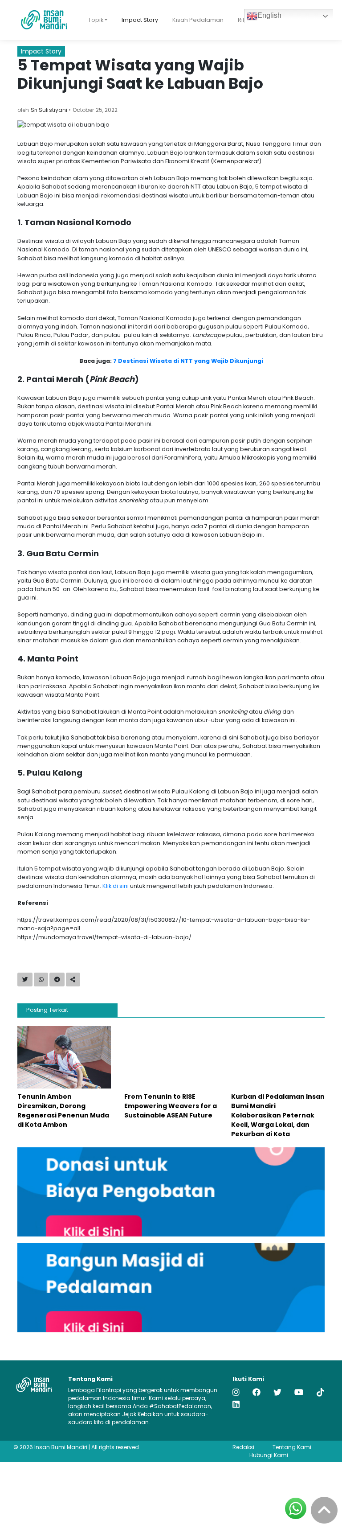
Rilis (243, 20)
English (269, 15)
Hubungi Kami (268, 1455)
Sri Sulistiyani (49, 110)
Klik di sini (115, 886)
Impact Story (140, 20)
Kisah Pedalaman (198, 20)
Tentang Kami (292, 1447)
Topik (95, 20)
